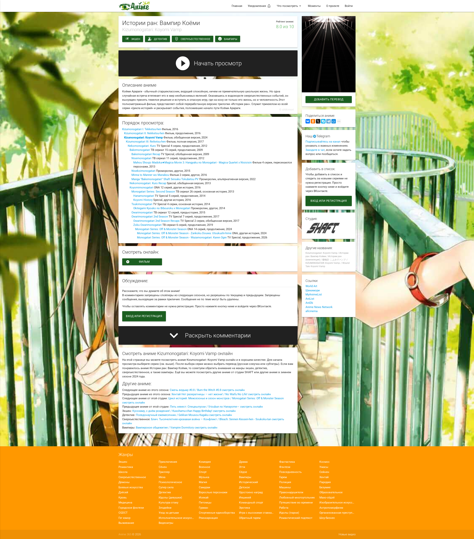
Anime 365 (124, 534)
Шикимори (313, 290)
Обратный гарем (250, 518)
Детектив (160, 39)
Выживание (126, 523)
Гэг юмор (124, 518)
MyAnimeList (314, 294)
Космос (324, 461)
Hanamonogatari (143, 195)
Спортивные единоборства (217, 512)
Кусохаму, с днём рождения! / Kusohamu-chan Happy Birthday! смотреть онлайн (184, 411)
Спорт (203, 472)
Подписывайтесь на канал (323, 141)
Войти (349, 6)
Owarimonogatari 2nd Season (149, 216)
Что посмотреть (289, 6)
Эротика (244, 507)
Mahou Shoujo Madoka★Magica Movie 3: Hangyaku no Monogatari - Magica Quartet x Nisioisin (192, 162)
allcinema (312, 311)
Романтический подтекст (295, 518)
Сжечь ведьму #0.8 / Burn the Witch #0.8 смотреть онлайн (207, 390)
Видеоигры (166, 523)
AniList (310, 298)
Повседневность (290, 472)
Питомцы (205, 502)
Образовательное (331, 492)
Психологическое (170, 482)
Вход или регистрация (144, 316)
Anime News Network (319, 307)
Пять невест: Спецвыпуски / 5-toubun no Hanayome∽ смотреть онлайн (216, 406)
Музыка (204, 477)
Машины (285, 487)
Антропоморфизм (331, 507)
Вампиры (230, 39)
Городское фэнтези (131, 507)
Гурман (203, 507)
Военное (204, 467)
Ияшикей (245, 497)
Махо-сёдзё (327, 497)
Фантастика (287, 461)
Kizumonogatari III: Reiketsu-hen (146, 141)
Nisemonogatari (141, 158)
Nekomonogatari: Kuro (142, 146)
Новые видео (347, 534)
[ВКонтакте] (308, 121)
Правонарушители (291, 492)
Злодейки (165, 507)
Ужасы (323, 467)
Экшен (135, 39)
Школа (122, 472)
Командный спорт (251, 502)
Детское (244, 487)
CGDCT (123, 512)
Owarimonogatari (142, 212)
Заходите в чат (315, 150)
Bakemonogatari (140, 150)
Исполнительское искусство (177, 518)
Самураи (204, 487)
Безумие (325, 487)
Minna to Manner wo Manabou (150, 175)
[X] (318, 121)
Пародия (325, 482)
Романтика (125, 467)
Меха (162, 477)
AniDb (309, 302)
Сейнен (324, 472)
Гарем (283, 477)
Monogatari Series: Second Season (153, 191)
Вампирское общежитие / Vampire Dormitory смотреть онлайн (176, 427)
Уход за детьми (169, 512)
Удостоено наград (251, 492)
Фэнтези (284, 467)
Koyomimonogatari (141, 187)
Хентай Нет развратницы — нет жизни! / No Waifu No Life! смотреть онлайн (221, 394)
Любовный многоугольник (297, 497)
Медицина (125, 502)
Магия (203, 482)
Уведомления (259, 6)
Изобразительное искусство (337, 502)
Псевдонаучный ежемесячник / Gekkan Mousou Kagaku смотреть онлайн (184, 415)
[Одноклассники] (313, 121)
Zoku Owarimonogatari (147, 225)
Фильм (138, 262)
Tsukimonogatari (141, 204)
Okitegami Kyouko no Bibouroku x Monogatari (161, 208)
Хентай (324, 477)
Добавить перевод (328, 99)
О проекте (332, 6)
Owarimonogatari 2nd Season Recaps (156, 220)
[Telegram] (328, 121)
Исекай (203, 497)
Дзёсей (123, 492)
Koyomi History (143, 200)
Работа (283, 507)
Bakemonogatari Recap (145, 154)
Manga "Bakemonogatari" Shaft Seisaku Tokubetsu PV (164, 179)
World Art (311, 286)
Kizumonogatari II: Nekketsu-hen (144, 133)
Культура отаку (168, 502)
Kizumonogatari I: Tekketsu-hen (141, 129)
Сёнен (163, 467)
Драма (243, 461)
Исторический (248, 482)
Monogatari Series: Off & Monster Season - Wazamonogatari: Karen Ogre (182, 237)
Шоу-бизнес (327, 518)
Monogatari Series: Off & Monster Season (161, 229)
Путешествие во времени (296, 502)
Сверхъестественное (195, 39)
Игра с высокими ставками (257, 512)
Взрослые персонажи (213, 492)
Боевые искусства (130, 487)
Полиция (285, 482)
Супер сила (166, 487)
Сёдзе (243, 472)
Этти (242, 467)
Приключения (168, 461)
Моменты (314, 6)
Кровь (122, 497)
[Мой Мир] (333, 121)
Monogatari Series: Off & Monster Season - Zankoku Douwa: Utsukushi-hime (184, 233)
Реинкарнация (208, 518)
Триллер (164, 472)
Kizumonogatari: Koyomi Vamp (143, 137)
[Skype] (323, 121)
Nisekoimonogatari (143, 171)
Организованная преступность (337, 512)
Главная (237, 6)
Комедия (205, 461)
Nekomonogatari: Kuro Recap (148, 183)
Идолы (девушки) (170, 497)
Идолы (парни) (289, 512)
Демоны (124, 482)
